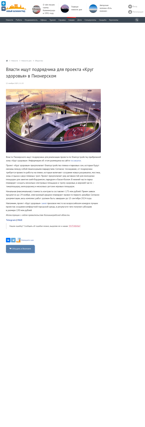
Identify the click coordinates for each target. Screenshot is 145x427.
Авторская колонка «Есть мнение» (106, 8)
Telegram (11, 220)
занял (44, 203)
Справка (62, 20)
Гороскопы (113, 20)
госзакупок (76, 160)
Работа (19, 20)
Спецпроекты (90, 20)
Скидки (71, 20)
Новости (9, 20)
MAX (20, 220)
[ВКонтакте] (8, 240)
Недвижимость (31, 20)
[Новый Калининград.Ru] (7, 61)
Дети (79, 20)
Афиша (43, 20)
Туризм (52, 20)
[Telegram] (13, 240)
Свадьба (102, 20)
